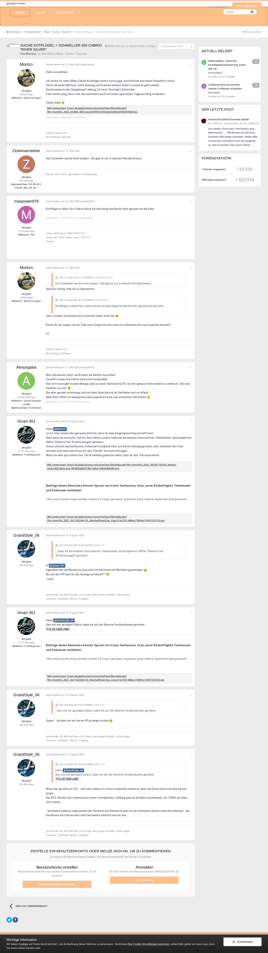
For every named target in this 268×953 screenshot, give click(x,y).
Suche (40, 12)
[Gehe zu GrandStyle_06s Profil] (26, 549)
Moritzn (31, 53)
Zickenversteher (26, 151)
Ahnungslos (26, 367)
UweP (216, 92)
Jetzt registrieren (246, 5)
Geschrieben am (63, 64)
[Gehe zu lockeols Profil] (203, 62)
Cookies (23, 944)
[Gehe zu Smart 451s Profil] (26, 435)
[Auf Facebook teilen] (15, 920)
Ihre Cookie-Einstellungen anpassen (148, 944)
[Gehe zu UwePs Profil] (203, 86)
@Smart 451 (57, 565)
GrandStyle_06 (26, 535)
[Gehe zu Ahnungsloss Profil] (26, 381)
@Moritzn (60, 429)
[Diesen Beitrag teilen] (191, 64)
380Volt (217, 123)
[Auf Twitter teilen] (9, 920)
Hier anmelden (218, 6)
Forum (20, 12)
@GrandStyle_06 (64, 620)
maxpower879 (26, 201)
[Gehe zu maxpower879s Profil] (26, 215)
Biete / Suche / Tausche (72, 53)
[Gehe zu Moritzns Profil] (13, 45)
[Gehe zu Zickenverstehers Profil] (26, 164)
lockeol (217, 72)
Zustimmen (244, 942)
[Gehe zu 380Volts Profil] (203, 120)
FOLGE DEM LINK (58, 629)
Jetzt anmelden (144, 880)
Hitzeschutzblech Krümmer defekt (228, 119)
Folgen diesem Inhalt (172, 46)
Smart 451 (26, 421)
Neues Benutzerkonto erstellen (57, 884)
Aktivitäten (64, 12)
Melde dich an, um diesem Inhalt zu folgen (132, 46)
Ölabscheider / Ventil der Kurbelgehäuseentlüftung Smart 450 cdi (227, 64)
